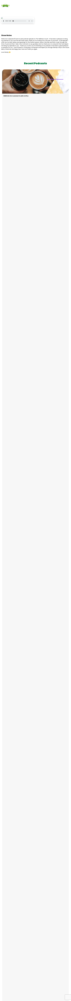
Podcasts (37, 5)
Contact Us (47, 5)
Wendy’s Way (41, 20)
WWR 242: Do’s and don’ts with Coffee (15, 96)
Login (55, 5)
